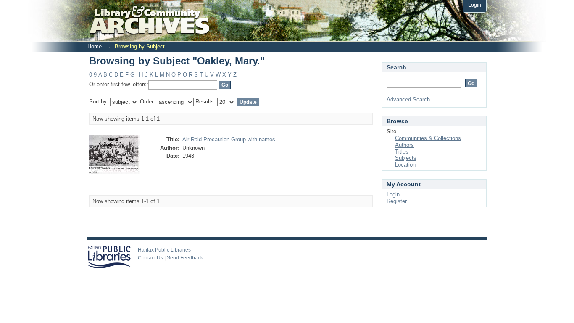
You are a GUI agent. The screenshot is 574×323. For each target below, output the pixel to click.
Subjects (405, 158)
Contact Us (150, 258)
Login (474, 5)
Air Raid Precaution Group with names (228, 139)
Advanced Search (408, 99)
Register (397, 201)
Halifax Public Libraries (164, 250)
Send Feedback (185, 258)
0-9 (93, 74)
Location (405, 165)
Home (94, 46)
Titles (401, 151)
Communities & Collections (428, 138)
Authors (404, 145)
